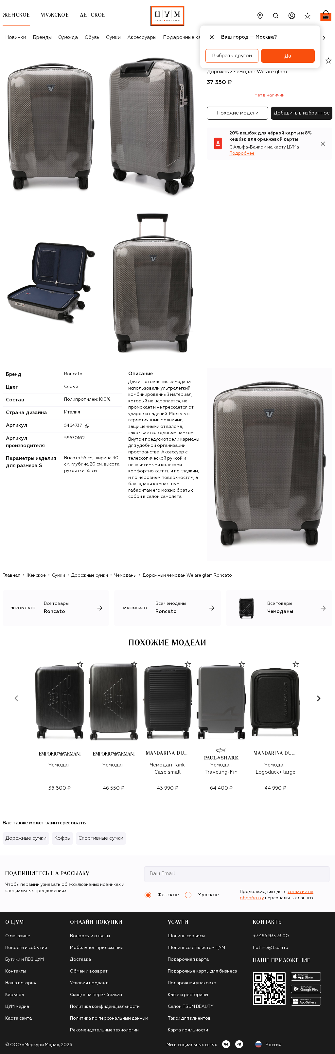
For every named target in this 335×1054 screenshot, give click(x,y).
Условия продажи (89, 983)
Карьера (14, 995)
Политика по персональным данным (109, 1018)
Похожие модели (237, 113)
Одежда (68, 37)
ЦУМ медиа (17, 1007)
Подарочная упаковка (192, 983)
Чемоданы (125, 575)
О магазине (17, 936)
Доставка (80, 959)
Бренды (42, 37)
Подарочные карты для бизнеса (202, 971)
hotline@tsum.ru (270, 948)
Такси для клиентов (189, 1018)
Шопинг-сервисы (186, 936)
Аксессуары (141, 37)
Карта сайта (18, 1018)
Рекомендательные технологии (104, 1030)
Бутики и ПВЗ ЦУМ (24, 959)
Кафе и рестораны (188, 995)
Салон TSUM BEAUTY (191, 1007)
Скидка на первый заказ (96, 995)
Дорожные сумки (89, 575)
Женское (36, 575)
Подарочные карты (186, 37)
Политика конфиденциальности (105, 1007)
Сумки (113, 37)
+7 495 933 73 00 (271, 936)
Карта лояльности (188, 1030)
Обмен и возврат (89, 971)
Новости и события (26, 948)
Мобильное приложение (96, 948)
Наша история (20, 983)
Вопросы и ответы (90, 936)
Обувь (92, 37)
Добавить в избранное (301, 113)
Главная (11, 575)
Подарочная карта (188, 959)
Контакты (15, 971)
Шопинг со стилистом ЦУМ (196, 948)
